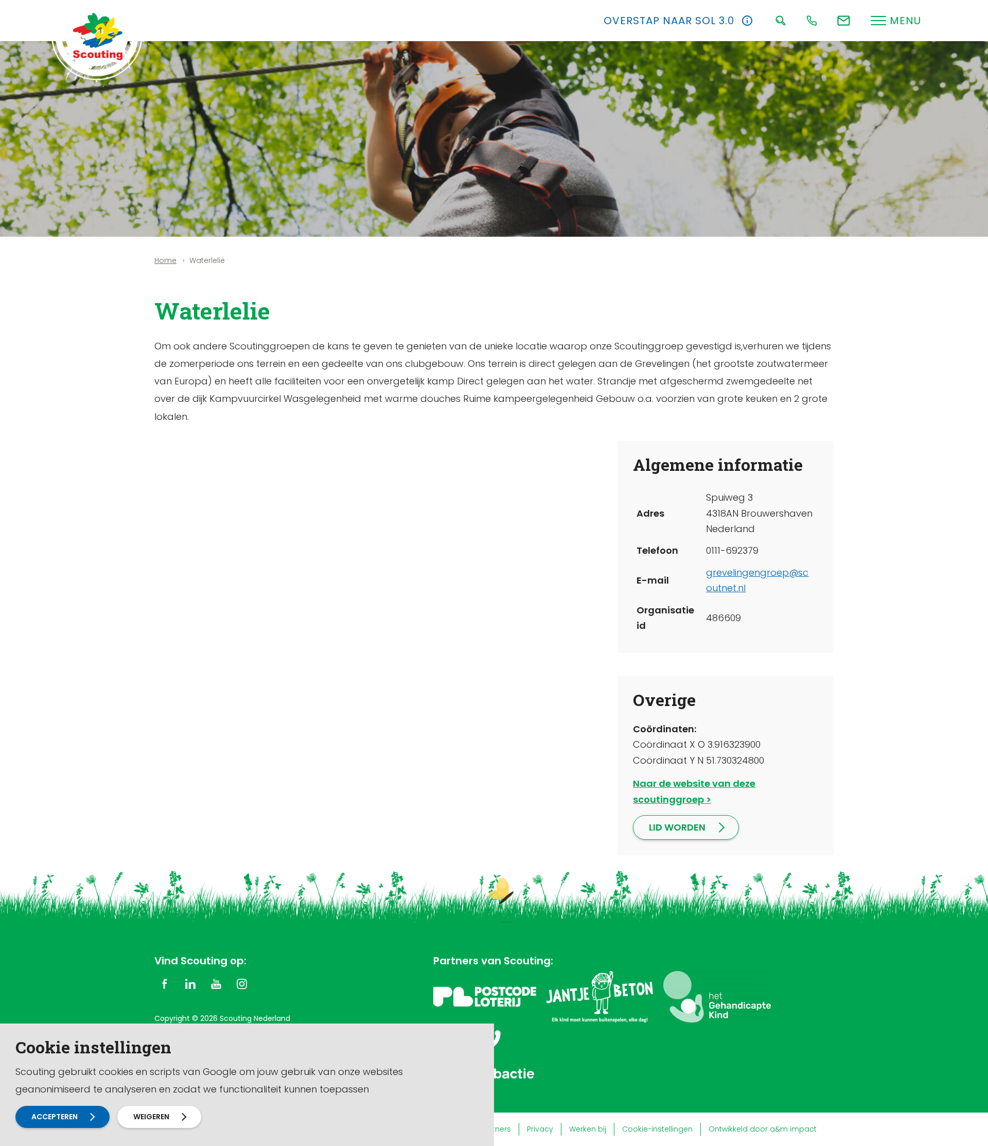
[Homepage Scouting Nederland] (97, 36)
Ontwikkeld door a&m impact (763, 1129)
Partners (496, 1129)
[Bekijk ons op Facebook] (165, 983)
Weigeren (151, 1117)
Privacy (540, 1129)
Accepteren (54, 1117)
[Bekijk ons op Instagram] (242, 983)
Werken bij (587, 1129)
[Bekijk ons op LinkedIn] (190, 983)
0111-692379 (732, 550)
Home (165, 260)
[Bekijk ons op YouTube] (216, 983)
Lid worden (677, 827)
